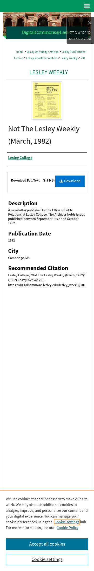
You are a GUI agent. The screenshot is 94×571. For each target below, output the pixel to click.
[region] (47, 530)
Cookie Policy (67, 527)
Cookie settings (66, 522)
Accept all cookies (47, 544)
